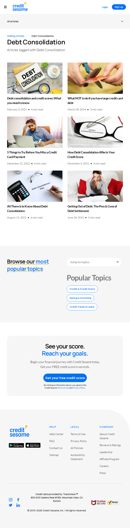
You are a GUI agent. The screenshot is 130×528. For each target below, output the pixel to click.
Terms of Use (63, 387)
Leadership (106, 452)
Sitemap (54, 455)
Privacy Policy (79, 387)
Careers (104, 466)
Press (103, 473)
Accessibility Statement (78, 457)
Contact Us (55, 448)
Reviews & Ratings (110, 445)
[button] (7, 7)
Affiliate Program (109, 459)
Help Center (56, 434)
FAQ (52, 441)
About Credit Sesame (107, 436)
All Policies (77, 448)
